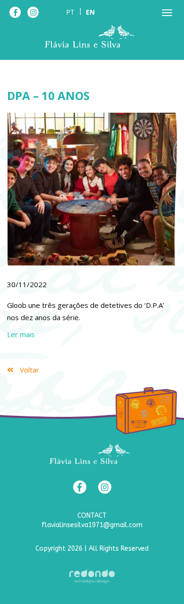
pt (70, 12)
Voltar (28, 369)
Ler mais (21, 334)
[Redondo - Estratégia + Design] (92, 576)
